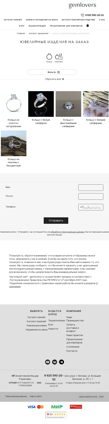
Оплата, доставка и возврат (72, 328)
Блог (21, 26)
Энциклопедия (37, 26)
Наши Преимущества (75, 319)
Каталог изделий (36, 321)
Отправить (56, 220)
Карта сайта (36, 396)
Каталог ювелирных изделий (78, 20)
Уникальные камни (36, 325)
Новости (53, 328)
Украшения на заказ (37, 329)
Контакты (71, 350)
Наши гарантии (74, 335)
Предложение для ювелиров (66, 26)
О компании (72, 346)
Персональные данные (16, 396)
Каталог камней (13, 20)
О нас (102, 20)
